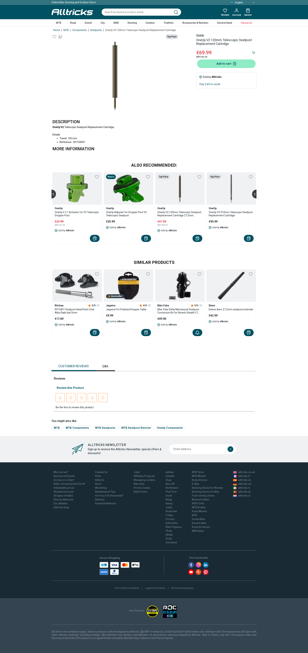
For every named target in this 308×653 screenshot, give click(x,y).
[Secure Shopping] (120, 568)
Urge (168, 480)
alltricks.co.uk (246, 472)
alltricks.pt (244, 491)
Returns (99, 480)
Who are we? (60, 472)
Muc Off (170, 483)
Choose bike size (63, 499)
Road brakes (199, 523)
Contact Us (101, 472)
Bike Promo (140, 491)
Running (132, 22)
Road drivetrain (201, 527)
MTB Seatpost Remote (136, 427)
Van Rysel (171, 542)
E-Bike (195, 483)
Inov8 (169, 495)
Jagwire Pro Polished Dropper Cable (126, 309)
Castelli (170, 476)
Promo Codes (142, 487)
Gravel (88, 22)
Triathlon (169, 22)
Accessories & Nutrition (195, 22)
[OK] (230, 449)
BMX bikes (198, 530)
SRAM (169, 534)
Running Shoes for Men (205, 491)
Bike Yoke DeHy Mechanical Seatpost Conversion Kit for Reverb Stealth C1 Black (178, 311)
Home (56, 30)
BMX (116, 22)
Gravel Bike (198, 519)
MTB (58, 22)
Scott (169, 538)
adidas (170, 472)
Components (79, 30)
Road (73, 22)
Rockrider (171, 511)
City (103, 22)
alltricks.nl (244, 495)
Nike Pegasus (174, 527)
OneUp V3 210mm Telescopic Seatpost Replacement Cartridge (231, 214)
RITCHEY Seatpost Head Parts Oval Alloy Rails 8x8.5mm (74, 311)
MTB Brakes (199, 507)
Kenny (169, 503)
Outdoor (150, 22)
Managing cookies (144, 480)
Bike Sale (139, 483)
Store (98, 483)
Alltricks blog (61, 507)
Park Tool (171, 491)
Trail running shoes (203, 495)
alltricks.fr (244, 476)
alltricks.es (244, 480)
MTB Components (77, 427)
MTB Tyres (198, 472)
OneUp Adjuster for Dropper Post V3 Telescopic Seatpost (126, 214)
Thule (169, 530)
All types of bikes (63, 495)
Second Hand (224, 22)
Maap (169, 499)
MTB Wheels (199, 476)
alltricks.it (244, 487)
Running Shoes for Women (207, 487)
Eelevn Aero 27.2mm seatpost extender (231, 309)
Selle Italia (172, 523)
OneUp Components (170, 427)
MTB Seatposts (105, 427)
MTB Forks (198, 503)
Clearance (246, 22)
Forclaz (170, 519)
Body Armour (199, 480)
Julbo (169, 507)
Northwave (172, 487)
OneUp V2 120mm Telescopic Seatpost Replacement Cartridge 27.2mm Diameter (179, 214)
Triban (169, 515)
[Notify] (197, 332)
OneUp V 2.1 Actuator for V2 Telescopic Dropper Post (77, 214)
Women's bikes (200, 499)
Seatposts (96, 30)
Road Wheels (199, 511)
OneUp (200, 35)
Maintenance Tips (105, 491)
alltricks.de (244, 483)
